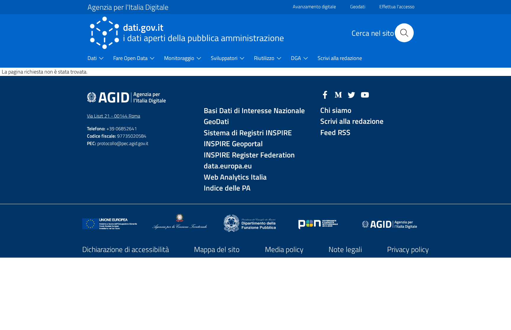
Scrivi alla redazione (352, 121)
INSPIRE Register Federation (249, 154)
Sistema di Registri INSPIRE (248, 132)
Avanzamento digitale (314, 6)
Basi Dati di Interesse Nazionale (254, 110)
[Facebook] (325, 94)
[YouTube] (365, 94)
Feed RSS (335, 132)
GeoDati (216, 121)
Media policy (284, 249)
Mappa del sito (217, 249)
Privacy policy (408, 249)
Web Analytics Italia (235, 177)
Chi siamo (335, 110)
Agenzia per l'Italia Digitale (128, 7)
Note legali (345, 249)
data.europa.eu (228, 165)
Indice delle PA (227, 188)
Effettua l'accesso (396, 6)
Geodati (357, 6)
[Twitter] (351, 94)
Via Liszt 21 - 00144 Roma (113, 115)
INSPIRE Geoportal (233, 143)
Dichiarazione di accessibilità (125, 249)
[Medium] (338, 94)
